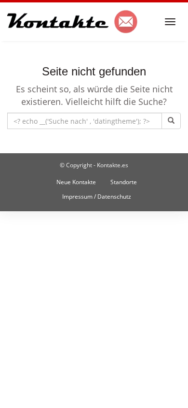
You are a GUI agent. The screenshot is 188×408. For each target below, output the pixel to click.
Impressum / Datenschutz (96, 196)
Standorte (123, 182)
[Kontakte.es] (72, 22)
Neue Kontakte (76, 182)
